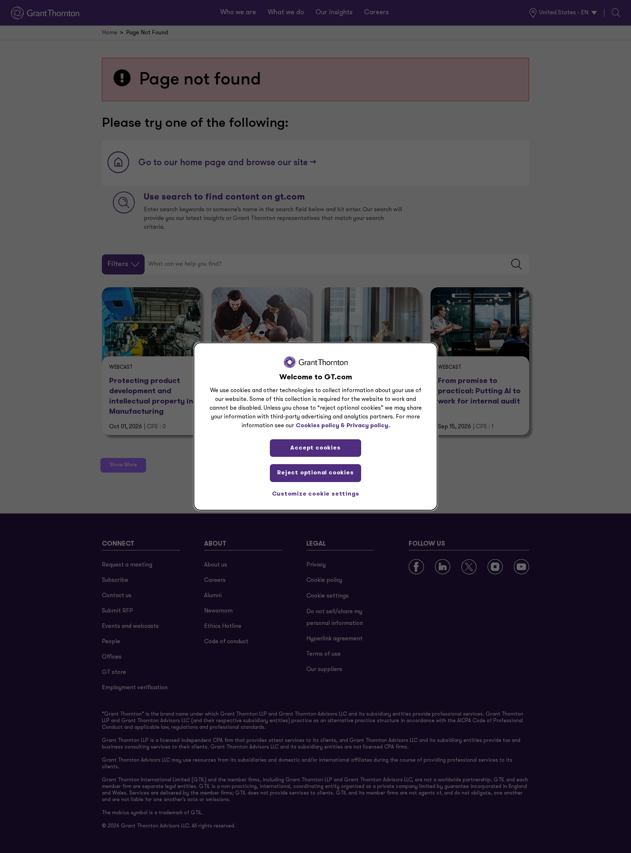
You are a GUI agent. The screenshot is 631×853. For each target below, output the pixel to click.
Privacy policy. (368, 426)
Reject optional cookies (315, 473)
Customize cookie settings (315, 494)
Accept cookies (315, 448)
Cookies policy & (320, 426)
